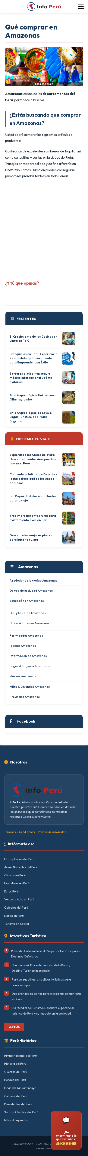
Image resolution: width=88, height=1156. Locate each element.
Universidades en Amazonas (29, 623)
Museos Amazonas (23, 676)
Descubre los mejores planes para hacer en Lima (31, 537)
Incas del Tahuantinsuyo (20, 1088)
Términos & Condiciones (19, 831)
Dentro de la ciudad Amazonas (31, 591)
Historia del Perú (15, 1064)
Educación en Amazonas (27, 601)
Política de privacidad (52, 831)
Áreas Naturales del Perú (21, 867)
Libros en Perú (14, 916)
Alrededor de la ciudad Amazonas (33, 580)
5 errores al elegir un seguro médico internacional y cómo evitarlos (31, 378)
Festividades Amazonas (26, 636)
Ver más (14, 1027)
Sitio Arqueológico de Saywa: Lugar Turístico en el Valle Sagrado (31, 417)
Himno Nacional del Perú (20, 1056)
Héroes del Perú (15, 1080)
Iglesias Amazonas (23, 646)
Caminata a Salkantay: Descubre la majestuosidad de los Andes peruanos (33, 478)
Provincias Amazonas (25, 697)
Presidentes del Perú (18, 1104)
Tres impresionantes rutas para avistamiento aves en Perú (33, 518)
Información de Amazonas (28, 656)
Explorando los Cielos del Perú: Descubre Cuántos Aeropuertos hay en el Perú (33, 459)
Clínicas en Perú (15, 875)
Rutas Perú (11, 891)
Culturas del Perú (15, 1096)
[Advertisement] (44, 227)
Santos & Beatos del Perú (21, 1112)
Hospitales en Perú (16, 883)
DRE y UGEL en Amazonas (28, 613)
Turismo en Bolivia (16, 924)
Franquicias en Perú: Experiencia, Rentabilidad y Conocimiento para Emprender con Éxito (34, 358)
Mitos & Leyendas (16, 1120)
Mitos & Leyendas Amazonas (30, 687)
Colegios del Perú (16, 907)
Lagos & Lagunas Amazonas (30, 666)
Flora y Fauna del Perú (19, 859)
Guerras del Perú (15, 1072)
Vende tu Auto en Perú (19, 899)
